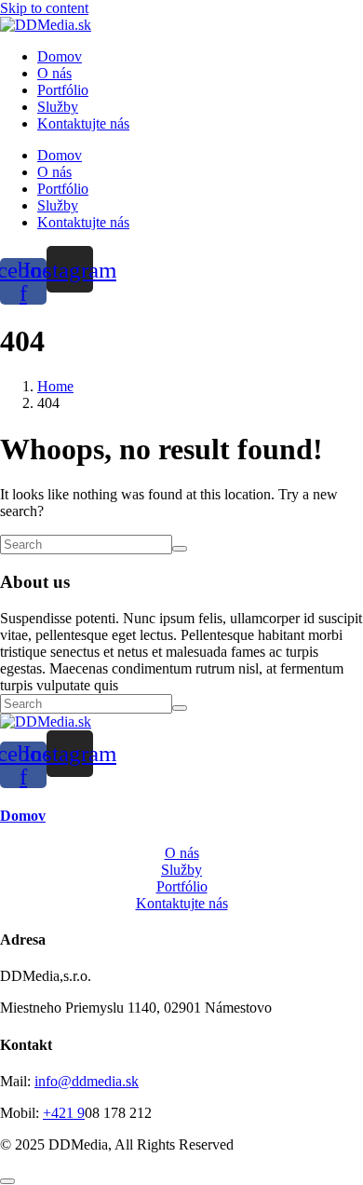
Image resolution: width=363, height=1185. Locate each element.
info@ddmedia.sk (86, 1081)
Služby (57, 107)
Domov (59, 56)
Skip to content (44, 8)
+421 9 (64, 1113)
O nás (54, 73)
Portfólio (62, 90)
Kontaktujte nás (83, 123)
